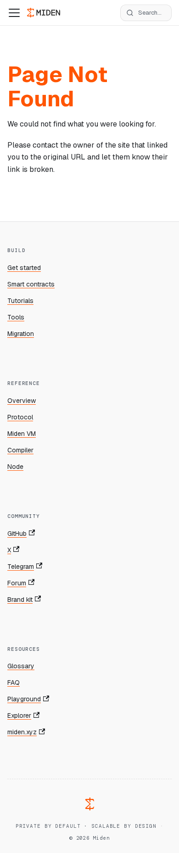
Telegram (20, 566)
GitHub (17, 533)
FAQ (13, 682)
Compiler (20, 450)
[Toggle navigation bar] (14, 13)
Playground (24, 699)
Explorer (19, 715)
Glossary (20, 666)
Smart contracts (31, 284)
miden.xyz (22, 732)
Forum (16, 583)
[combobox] (146, 13)
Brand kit (20, 599)
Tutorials (20, 301)
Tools (15, 317)
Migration (20, 334)
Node (15, 466)
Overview (21, 400)
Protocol (20, 417)
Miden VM (21, 433)
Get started (24, 268)
